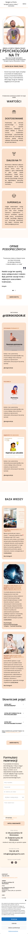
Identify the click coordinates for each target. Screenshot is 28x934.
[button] (25, 900)
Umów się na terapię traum (14, 66)
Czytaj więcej (7, 553)
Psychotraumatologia (11, 624)
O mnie (4, 898)
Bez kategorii (8, 556)
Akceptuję (14, 919)
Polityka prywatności (13, 931)
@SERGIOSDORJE (14, 316)
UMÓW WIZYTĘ (14, 743)
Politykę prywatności (11, 818)
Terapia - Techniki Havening (12, 626)
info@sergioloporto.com (13, 732)
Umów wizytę (14, 297)
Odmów (14, 923)
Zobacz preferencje (14, 928)
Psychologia (7, 622)
